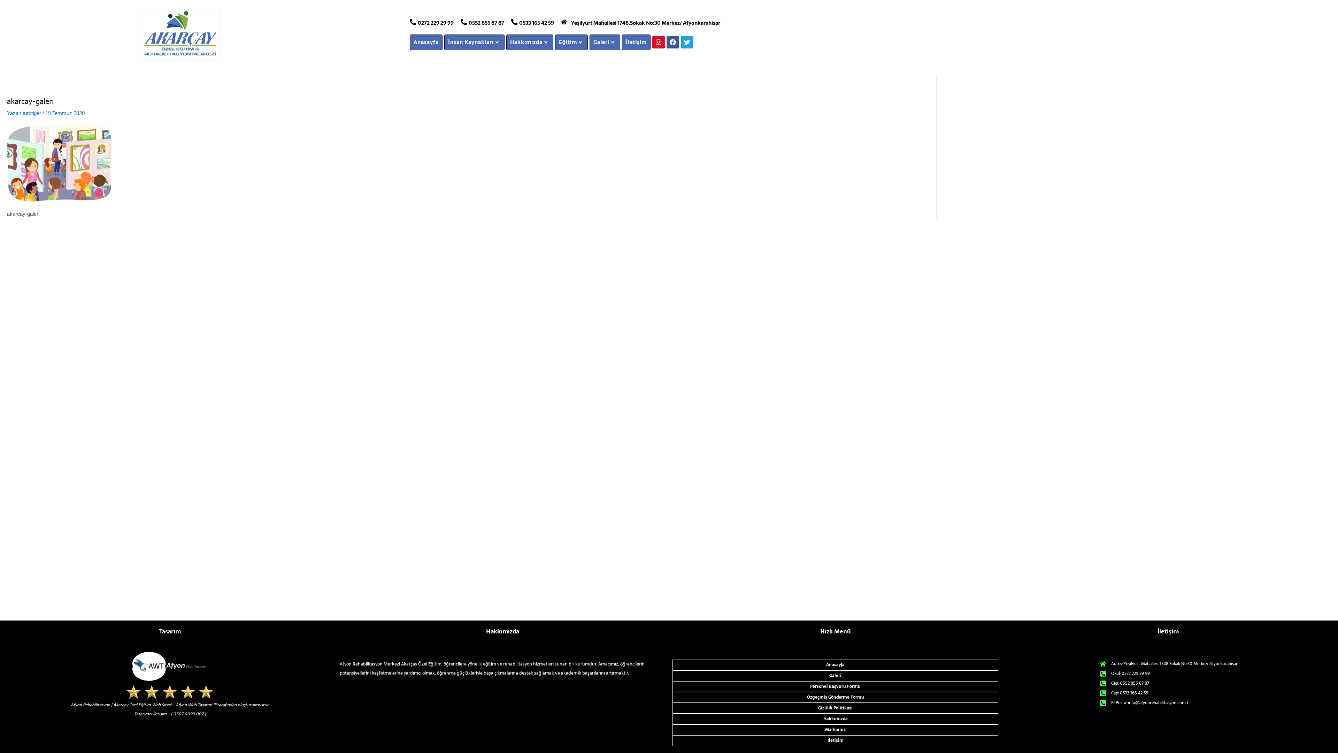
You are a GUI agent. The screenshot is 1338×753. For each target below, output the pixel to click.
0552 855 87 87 (486, 22)
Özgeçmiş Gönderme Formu (835, 697)
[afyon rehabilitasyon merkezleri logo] (263, 34)
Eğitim (568, 42)
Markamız (835, 729)
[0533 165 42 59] (514, 22)
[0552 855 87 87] (464, 22)
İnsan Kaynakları (471, 42)
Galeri (601, 42)
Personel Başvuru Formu (835, 686)
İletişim (636, 42)
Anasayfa (426, 42)
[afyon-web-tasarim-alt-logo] (170, 666)
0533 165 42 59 (536, 22)
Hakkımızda (526, 42)
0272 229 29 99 (436, 22)
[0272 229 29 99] (413, 22)
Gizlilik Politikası (835, 708)
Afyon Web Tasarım (194, 704)
